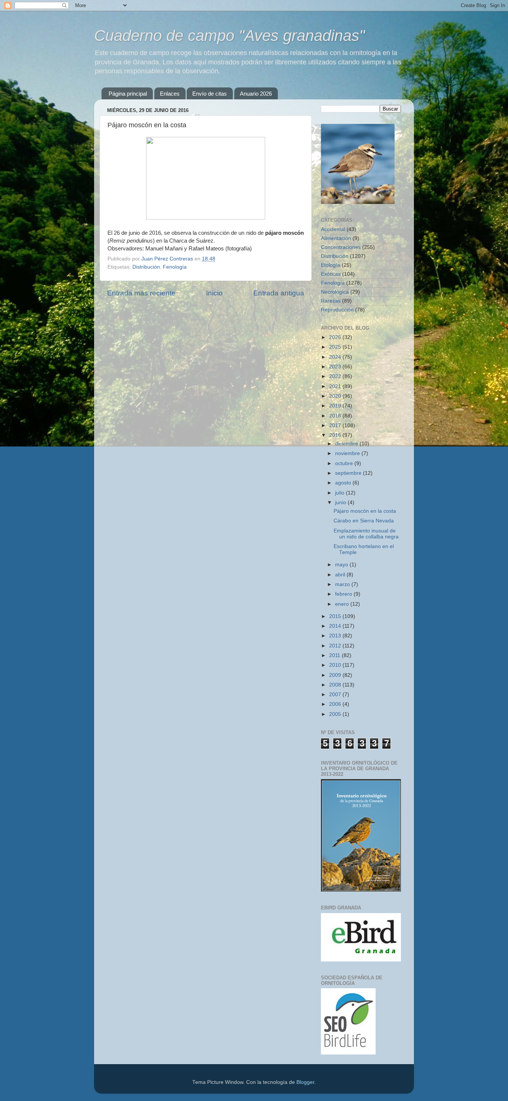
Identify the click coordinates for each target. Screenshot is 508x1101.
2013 (336, 635)
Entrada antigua (278, 293)
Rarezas (331, 301)
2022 (336, 376)
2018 (336, 416)
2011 (335, 655)
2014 (336, 626)
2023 (336, 366)
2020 (336, 396)
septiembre (349, 473)
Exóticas (331, 274)
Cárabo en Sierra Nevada (364, 521)
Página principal (128, 93)
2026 (336, 337)
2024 (336, 357)
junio (341, 502)
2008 (336, 685)
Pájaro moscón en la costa (365, 511)
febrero (344, 594)
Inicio (214, 293)
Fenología (175, 267)
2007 (336, 694)
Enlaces (170, 93)
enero (342, 604)
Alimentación (336, 238)
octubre (344, 463)
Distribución (146, 267)
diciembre (347, 444)
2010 (336, 665)
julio (340, 493)
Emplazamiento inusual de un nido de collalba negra (366, 534)
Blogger (305, 1082)
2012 (336, 646)
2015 (336, 616)
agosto (344, 483)
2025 (336, 347)
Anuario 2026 (256, 93)
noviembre (348, 453)
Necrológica (335, 292)
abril (341, 574)
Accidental (333, 229)
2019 (336, 406)
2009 (336, 675)
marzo (343, 584)
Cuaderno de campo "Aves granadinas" (229, 35)
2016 (336, 435)
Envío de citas (209, 93)
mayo (342, 564)
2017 (336, 425)
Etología (330, 265)
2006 (336, 704)
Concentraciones (341, 247)
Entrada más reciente (141, 293)
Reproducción (337, 310)
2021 (336, 386)
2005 (336, 714)
